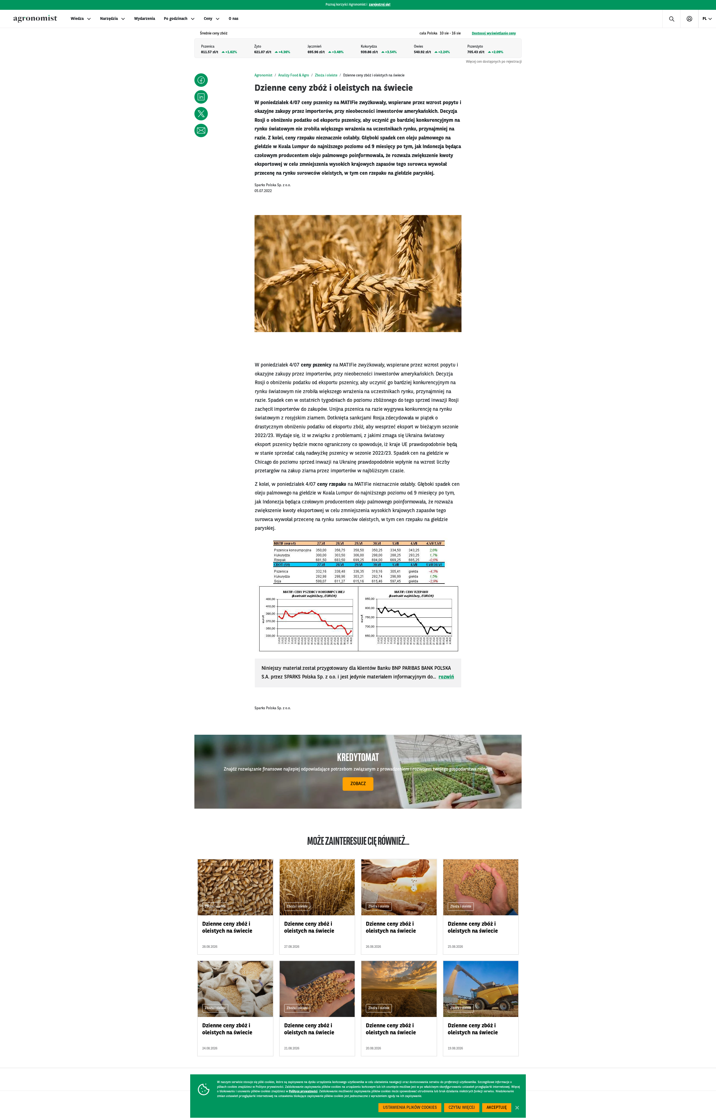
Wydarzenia (144, 19)
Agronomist (263, 75)
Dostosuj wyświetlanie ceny (494, 33)
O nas (233, 19)
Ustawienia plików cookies (410, 1108)
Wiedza (77, 19)
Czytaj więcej (462, 1108)
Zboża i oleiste (326, 75)
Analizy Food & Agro (293, 75)
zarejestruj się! (379, 4)
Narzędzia (109, 19)
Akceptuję (497, 1108)
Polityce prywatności (303, 1091)
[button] (201, 80)
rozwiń (446, 677)
